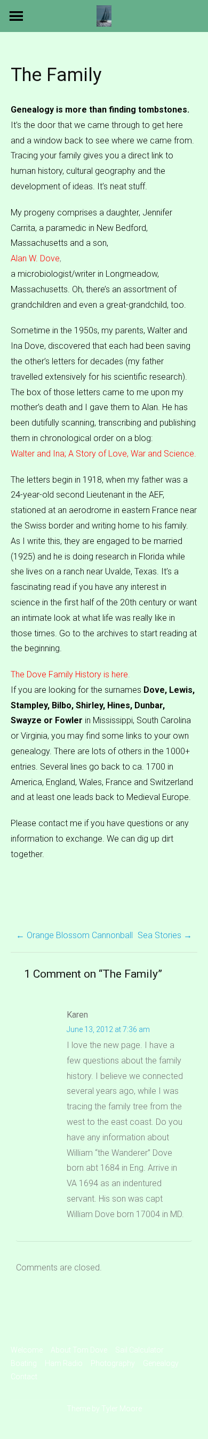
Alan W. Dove (35, 258)
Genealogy (161, 1363)
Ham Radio (64, 1363)
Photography (113, 1363)
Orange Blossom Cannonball (74, 935)
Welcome (27, 1350)
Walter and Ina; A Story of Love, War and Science (102, 454)
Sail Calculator (139, 1350)
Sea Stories (165, 935)
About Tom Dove (79, 1350)
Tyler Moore (121, 1408)
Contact (24, 1376)
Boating (24, 1363)
